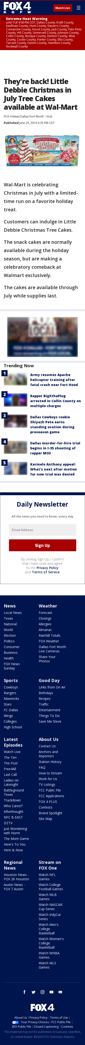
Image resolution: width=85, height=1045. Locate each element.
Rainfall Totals (49, 635)
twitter (33, 992)
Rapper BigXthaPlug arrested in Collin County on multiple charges (55, 401)
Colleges (10, 721)
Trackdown (12, 800)
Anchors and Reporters (48, 753)
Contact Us (47, 746)
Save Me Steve (50, 721)
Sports (11, 680)
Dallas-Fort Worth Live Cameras (52, 649)
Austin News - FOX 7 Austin (14, 886)
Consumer (12, 647)
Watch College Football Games (51, 886)
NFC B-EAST (13, 817)
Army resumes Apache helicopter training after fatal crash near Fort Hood (54, 379)
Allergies (45, 624)
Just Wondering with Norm (15, 830)
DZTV (8, 823)
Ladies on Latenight (11, 782)
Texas (8, 618)
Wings (8, 715)
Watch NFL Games (47, 876)
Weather (48, 606)
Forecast (45, 612)
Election (10, 635)
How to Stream (50, 773)
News (10, 606)
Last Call (10, 774)
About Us (48, 739)
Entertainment (49, 710)
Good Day (49, 680)
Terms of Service (46, 572)
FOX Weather (49, 641)
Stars (8, 704)
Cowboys (11, 687)
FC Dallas (11, 710)
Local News (13, 612)
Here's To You (15, 844)
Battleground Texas (14, 792)
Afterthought (13, 811)
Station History (50, 761)
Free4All (10, 769)
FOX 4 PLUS (48, 801)
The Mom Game (16, 838)
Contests (45, 807)
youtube (51, 992)
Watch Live (62, 8)
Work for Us (48, 779)
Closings (45, 618)
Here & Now (13, 850)
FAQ (42, 767)
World (8, 629)
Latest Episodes (13, 742)
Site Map (45, 818)
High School (13, 727)
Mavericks (11, 698)
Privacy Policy (48, 567)
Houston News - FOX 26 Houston (16, 876)
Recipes (45, 698)
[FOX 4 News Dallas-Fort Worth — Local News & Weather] (17, 7)
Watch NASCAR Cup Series (50, 906)
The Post (11, 763)
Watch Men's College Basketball (49, 928)
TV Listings (47, 784)
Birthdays (46, 693)
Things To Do (49, 715)
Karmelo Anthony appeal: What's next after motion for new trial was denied (53, 469)
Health (9, 658)
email (60, 992)
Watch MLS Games (47, 965)
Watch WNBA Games (49, 955)
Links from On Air (52, 687)
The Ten (10, 757)
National (10, 624)
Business (10, 652)
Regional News (13, 865)
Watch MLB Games (48, 896)
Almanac (45, 629)
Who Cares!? (13, 806)
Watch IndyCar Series (50, 916)
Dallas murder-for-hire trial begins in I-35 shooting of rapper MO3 (55, 448)
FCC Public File (50, 790)
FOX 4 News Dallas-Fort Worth (24, 116)
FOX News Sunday (12, 666)
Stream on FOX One (50, 865)
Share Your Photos (47, 658)
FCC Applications (51, 796)
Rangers (10, 693)
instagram (42, 992)
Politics (9, 641)
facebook (24, 992)
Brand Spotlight (50, 813)
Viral (49, 116)
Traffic (44, 704)
